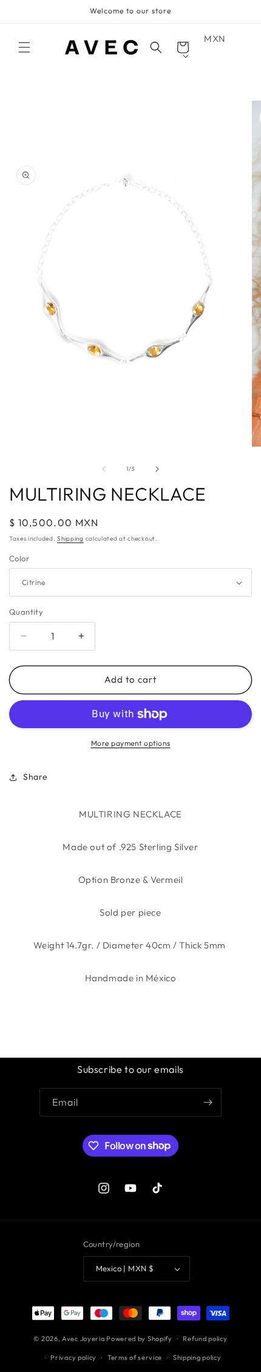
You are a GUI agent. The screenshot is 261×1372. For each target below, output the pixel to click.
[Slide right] (157, 469)
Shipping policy (197, 1357)
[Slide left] (103, 469)
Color (19, 558)
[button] (24, 47)
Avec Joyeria (83, 1338)
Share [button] (35, 776)
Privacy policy (73, 1357)
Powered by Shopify (139, 1338)
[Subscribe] (207, 1102)
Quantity (26, 612)
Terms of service (134, 1357)
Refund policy (205, 1338)
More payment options (131, 743)
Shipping (70, 538)
